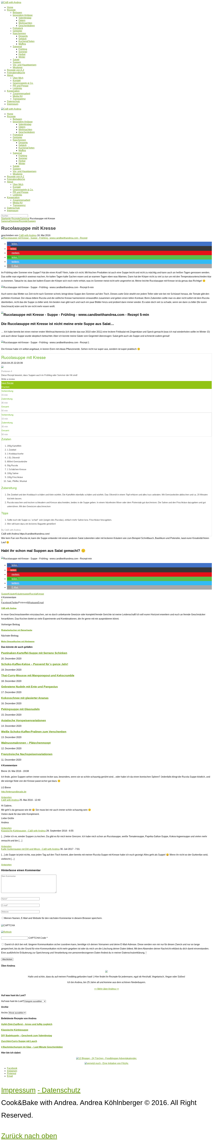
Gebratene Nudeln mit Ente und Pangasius (29, 686)
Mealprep (17, 67)
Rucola (33, 594)
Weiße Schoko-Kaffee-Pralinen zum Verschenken (33, 731)
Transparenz (19, 99)
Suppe (4, 594)
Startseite (6, 218)
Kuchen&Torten (26, 41)
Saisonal (17, 46)
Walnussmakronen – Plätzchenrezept (26, 742)
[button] (12, 244)
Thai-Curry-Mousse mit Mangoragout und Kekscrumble (37, 675)
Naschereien (19, 33)
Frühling (23, 49)
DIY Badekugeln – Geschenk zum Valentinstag (26, 1035)
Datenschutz (13, 101)
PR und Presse (20, 85)
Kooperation (13, 91)
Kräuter (12, 594)
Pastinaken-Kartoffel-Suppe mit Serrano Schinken (34, 652)
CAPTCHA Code (37, 938)
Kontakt (17, 80)
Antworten (6, 797)
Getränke (17, 31)
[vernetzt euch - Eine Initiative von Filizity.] (107, 1063)
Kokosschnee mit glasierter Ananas (25, 697)
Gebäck (23, 38)
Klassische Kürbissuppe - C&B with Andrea (23, 831)
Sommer (23, 52)
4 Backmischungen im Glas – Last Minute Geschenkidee (32, 1047)
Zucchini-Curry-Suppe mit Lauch (19, 1041)
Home (10, 7)
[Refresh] (6, 932)
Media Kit (17, 96)
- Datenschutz (59, 1090)
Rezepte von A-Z (15, 70)
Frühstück (18, 28)
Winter (22, 57)
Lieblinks (17, 88)
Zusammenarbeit (21, 93)
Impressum (12, 104)
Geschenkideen (27, 25)
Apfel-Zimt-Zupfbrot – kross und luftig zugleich (26, 1024)
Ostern (22, 20)
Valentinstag (25, 18)
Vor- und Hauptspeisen (24, 65)
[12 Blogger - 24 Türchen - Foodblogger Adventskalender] (106, 1058)
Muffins (22, 44)
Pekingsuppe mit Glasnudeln (20, 709)
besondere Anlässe (23, 15)
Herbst (22, 54)
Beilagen (17, 12)
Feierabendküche (16, 72)
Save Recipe (7, 383)
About (10, 75)
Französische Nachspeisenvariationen (26, 754)
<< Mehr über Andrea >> (106, 989)
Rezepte (11, 10)
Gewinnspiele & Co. (23, 83)
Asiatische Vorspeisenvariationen (23, 720)
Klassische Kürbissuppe (14, 1030)
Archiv (4, 1012)
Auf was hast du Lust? (12, 1001)
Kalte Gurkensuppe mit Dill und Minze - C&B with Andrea (30, 849)
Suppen (17, 62)
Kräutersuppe (22, 594)
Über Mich (18, 78)
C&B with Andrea (28, 235)
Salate (16, 59)
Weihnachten (25, 23)
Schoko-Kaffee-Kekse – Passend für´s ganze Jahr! (34, 664)
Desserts (23, 36)
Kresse (40, 594)
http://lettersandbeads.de (13, 791)
